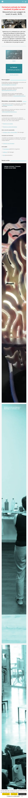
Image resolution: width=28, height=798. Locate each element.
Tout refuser (14, 794)
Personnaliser (22, 794)
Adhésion (5, 152)
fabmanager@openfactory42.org (9, 90)
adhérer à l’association (8, 105)
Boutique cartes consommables (10, 132)
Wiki (4, 155)
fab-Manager (6, 149)
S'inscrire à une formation (8, 143)
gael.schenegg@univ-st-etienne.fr (9, 84)
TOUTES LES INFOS (14, 74)
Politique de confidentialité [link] (13, 796)
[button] (25, 1)
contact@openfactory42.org (19, 96)
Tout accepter (6, 794)
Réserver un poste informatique (10, 126)
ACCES (14, 61)
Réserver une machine (8, 123)
